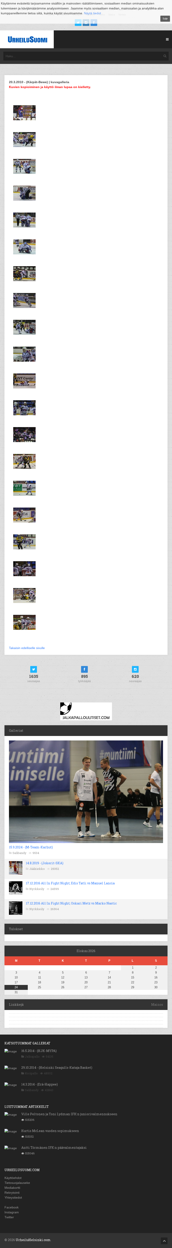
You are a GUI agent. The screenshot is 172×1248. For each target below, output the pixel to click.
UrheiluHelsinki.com (33, 1240)
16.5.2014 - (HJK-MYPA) (39, 1051)
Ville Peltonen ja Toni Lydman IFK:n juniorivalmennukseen (69, 1114)
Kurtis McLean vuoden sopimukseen (50, 1131)
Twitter (9, 1217)
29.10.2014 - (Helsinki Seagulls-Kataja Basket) (56, 1067)
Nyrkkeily (36, 889)
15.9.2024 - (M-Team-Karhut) (31, 847)
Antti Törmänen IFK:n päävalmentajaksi (54, 1147)
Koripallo (31, 1073)
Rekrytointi (11, 1192)
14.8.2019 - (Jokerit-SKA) (44, 863)
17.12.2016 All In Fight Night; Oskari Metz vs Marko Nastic (71, 903)
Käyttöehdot (13, 1178)
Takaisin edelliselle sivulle (27, 648)
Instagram (11, 1212)
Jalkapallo (32, 1056)
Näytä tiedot (92, 13)
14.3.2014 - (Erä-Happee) (39, 1084)
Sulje (165, 18)
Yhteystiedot (13, 1197)
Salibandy (19, 853)
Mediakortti (12, 1187)
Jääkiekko (37, 869)
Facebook (11, 1207)
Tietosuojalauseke (17, 1183)
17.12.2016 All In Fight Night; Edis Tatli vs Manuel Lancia (70, 883)
